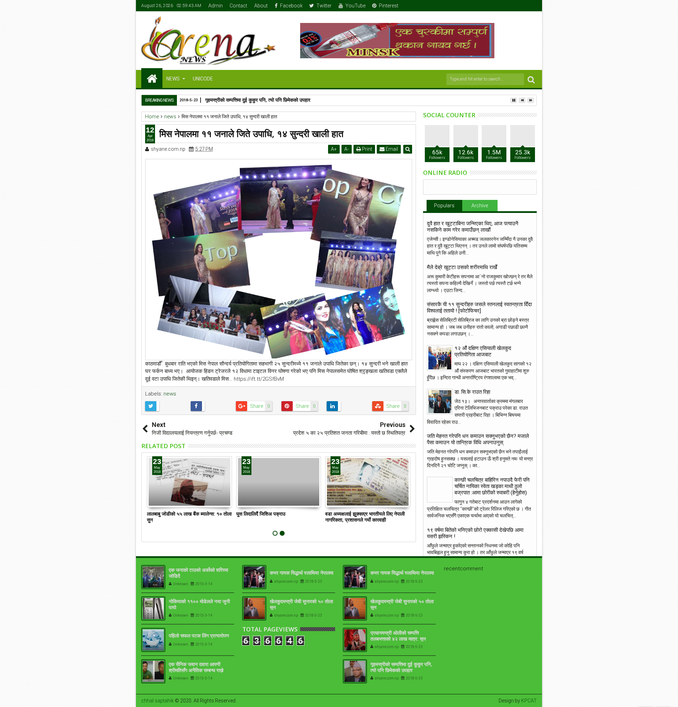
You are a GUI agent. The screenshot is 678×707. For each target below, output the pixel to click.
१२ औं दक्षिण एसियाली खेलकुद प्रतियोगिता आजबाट (482, 351)
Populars (444, 205)
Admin (215, 5)
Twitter (324, 5)
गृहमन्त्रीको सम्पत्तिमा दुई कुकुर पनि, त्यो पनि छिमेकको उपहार (257, 99)
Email (391, 149)
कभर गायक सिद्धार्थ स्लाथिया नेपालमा (301, 572)
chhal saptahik (157, 700)
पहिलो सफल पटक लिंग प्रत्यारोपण (199, 635)
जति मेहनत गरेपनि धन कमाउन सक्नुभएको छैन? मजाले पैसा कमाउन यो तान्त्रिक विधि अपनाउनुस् (478, 439)
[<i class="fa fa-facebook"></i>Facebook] (499, 5)
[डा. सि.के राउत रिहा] (439, 401)
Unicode (203, 79)
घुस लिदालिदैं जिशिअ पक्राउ (260, 513)
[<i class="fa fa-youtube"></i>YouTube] (521, 5)
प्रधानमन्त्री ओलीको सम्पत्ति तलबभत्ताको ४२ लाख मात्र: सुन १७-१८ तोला (398, 638)
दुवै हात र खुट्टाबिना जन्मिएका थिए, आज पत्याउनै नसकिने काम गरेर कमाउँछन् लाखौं (472, 226)
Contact (238, 5)
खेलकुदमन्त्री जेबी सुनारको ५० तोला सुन (301, 604)
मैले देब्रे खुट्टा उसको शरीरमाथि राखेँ (462, 267)
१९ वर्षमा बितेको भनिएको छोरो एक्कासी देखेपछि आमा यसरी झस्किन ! (475, 533)
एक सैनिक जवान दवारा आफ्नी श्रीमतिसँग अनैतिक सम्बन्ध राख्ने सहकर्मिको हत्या (196, 670)
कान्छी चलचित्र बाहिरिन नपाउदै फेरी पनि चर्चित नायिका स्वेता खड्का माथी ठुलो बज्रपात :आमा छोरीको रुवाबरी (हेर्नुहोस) (492, 486)
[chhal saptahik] (151, 78)
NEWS (173, 79)
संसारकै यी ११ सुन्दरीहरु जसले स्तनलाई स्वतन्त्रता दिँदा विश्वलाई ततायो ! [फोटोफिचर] (479, 307)
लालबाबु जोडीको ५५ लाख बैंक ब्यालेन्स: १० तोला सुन (189, 516)
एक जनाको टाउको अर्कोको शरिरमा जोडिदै (198, 572)
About (261, 5)
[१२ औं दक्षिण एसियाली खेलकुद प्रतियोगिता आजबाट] (439, 357)
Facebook (291, 5)
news (169, 394)
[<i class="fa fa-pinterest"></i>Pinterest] (532, 5)
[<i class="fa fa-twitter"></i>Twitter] (510, 5)
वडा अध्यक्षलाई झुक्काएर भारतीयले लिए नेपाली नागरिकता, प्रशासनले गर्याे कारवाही (365, 516)
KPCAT (529, 700)
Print (366, 149)
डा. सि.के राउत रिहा (472, 392)
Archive (479, 205)
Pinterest (388, 5)
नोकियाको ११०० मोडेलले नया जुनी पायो (199, 604)
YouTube (355, 5)
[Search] (531, 79)
